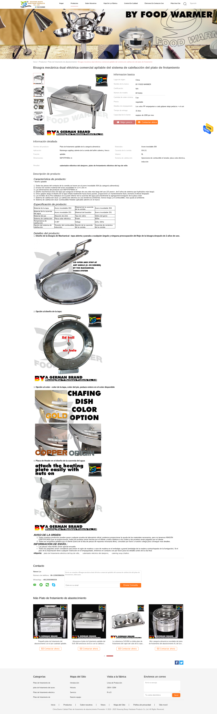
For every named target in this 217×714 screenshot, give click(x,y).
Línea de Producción (114, 683)
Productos (74, 3)
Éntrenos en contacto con (154, 3)
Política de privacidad (142, 705)
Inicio (53, 705)
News (103, 705)
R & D (109, 692)
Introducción (74, 683)
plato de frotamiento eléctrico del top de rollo (61, 553)
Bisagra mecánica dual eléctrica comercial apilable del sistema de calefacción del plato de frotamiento (115, 62)
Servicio (73, 692)
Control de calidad (131, 3)
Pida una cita (175, 3)
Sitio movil (163, 705)
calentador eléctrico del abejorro (95, 553)
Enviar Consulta (130, 585)
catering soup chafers (120, 553)
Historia (73, 688)
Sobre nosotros (90, 3)
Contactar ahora (149, 122)
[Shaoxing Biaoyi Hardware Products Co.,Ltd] (33, 4)
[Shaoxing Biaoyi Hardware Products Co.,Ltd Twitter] (181, 663)
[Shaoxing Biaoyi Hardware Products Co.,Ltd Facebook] (177, 663)
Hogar (61, 3)
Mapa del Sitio (119, 705)
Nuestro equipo (75, 697)
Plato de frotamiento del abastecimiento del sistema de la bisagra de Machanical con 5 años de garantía (127, 642)
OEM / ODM (111, 688)
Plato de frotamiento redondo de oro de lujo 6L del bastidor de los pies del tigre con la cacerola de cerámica (50, 642)
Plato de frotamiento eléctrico (44, 692)
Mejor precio (126, 122)
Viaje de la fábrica (110, 3)
